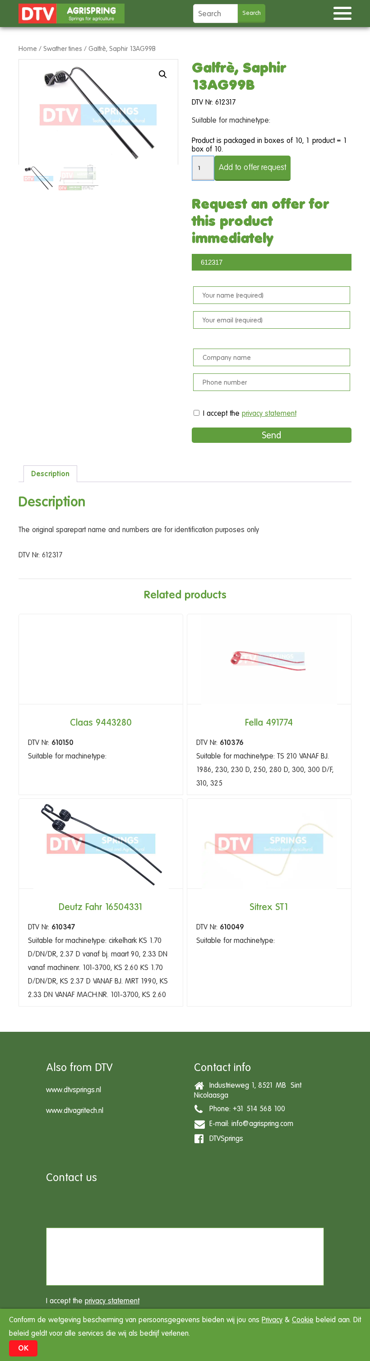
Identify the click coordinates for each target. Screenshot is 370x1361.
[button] (163, 74)
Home (27, 48)
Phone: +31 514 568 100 (245, 1108)
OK (23, 1348)
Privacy (272, 1319)
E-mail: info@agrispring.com (249, 1123)
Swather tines (62, 48)
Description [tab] (50, 473)
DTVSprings (224, 1138)
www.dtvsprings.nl (73, 1089)
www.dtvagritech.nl (74, 1110)
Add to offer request (252, 167)
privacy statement (269, 413)
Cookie (303, 1319)
